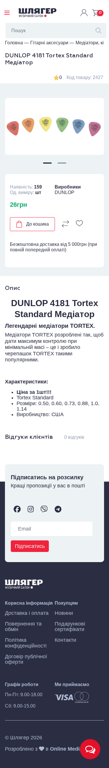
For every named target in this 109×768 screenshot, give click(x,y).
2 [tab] (62, 163)
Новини (64, 613)
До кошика (37, 224)
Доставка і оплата (27, 613)
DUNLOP (64, 192)
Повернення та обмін (23, 626)
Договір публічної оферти (26, 659)
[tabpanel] (54, 126)
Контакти (65, 640)
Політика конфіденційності (26, 642)
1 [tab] (47, 163)
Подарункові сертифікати (70, 626)
